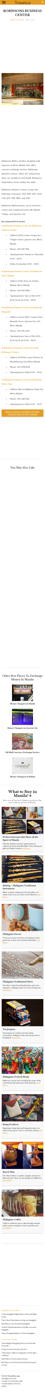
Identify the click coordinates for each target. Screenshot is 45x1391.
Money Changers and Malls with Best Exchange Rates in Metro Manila (23, 413)
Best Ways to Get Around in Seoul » (15, 1359)
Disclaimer (9, 1384)
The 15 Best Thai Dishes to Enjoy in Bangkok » (19, 1320)
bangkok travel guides (11, 1310)
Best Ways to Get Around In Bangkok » (16, 1324)
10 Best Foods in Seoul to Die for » (15, 1349)
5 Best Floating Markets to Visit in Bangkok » (18, 1333)
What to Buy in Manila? (22, 793)
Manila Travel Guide (17, 20)
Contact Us (6, 1381)
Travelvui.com (14, 1376)
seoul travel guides (9, 1339)
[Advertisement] (22, 47)
